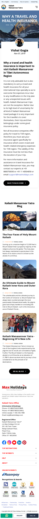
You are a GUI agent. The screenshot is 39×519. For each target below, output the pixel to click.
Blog (12, 25)
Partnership (13, 502)
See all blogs (18, 371)
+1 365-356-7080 (18, 413)
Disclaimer (5, 505)
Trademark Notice (8, 507)
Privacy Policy (23, 505)
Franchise (21, 502)
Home (7, 25)
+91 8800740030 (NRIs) (15, 411)
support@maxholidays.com (21, 174)
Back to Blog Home (15, 183)
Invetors (28, 502)
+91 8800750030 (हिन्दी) (15, 408)
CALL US (32, 516)
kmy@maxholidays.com (14, 415)
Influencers (5, 502)
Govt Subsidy (14, 1)
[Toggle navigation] (36, 7)
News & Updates (24, 1)
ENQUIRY (19, 515)
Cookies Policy (32, 505)
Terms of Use (13, 505)
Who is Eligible (5, 1)
